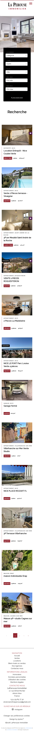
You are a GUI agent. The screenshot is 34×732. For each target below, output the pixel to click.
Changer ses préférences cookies (17, 716)
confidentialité (28, 728)
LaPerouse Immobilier (17, 688)
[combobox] (17, 55)
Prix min (9, 77)
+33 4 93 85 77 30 (17, 699)
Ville (8, 68)
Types (8, 60)
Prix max (9, 86)
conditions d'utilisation (12, 729)
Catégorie (10, 52)
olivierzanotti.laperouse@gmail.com (17, 702)
